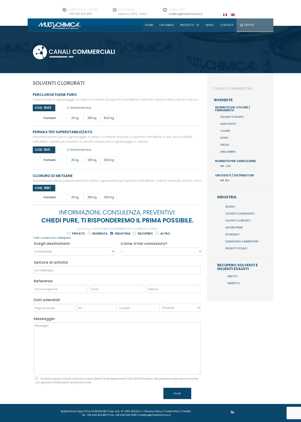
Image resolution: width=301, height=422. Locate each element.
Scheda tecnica (80, 107)
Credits (186, 411)
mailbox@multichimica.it (186, 14)
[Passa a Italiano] (225, 14)
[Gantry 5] (55, 25)
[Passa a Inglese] (233, 14)
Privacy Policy (153, 411)
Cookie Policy (172, 411)
